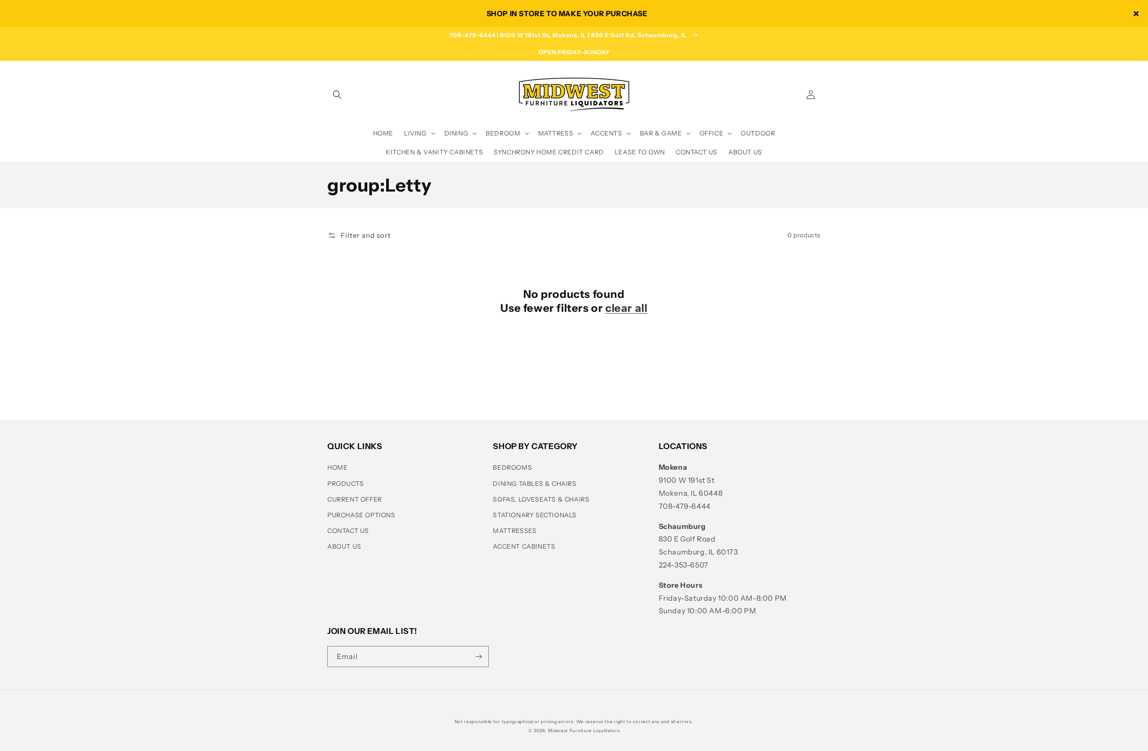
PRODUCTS (345, 484)
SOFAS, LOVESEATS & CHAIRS (541, 499)
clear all (626, 307)
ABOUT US (344, 546)
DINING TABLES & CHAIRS (534, 484)
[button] (337, 95)
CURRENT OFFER (354, 499)
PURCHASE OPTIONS (361, 515)
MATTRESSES (514, 531)
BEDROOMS (512, 467)
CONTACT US (348, 531)
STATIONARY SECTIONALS (535, 515)
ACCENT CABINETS (524, 546)
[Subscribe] (478, 656)
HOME (337, 467)
